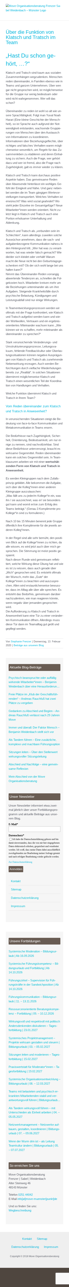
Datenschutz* (16, 835)
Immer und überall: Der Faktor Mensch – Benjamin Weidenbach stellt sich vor (34, 729)
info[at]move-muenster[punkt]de (37, 1198)
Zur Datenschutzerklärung (20, 862)
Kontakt (16, 881)
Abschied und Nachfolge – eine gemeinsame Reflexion (33, 766)
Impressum (18, 906)
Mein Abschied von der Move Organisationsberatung (27, 779)
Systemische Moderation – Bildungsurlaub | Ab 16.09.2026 (33, 953)
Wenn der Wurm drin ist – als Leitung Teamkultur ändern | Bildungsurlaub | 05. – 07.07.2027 (34, 1146)
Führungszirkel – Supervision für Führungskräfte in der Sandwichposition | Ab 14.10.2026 (34, 985)
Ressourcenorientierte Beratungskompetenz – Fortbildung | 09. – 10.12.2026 (34, 1011)
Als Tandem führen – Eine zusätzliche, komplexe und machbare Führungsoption (34, 742)
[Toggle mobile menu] (61, 14)
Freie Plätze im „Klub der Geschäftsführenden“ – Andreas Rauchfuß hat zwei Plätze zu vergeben (33, 699)
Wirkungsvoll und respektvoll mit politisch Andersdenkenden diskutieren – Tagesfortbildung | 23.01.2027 (34, 1026)
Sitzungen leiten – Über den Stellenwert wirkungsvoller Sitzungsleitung (33, 754)
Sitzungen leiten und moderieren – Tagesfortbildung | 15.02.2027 (34, 1057)
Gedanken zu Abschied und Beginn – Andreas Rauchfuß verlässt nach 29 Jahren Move (34, 715)
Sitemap (16, 889)
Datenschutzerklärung (25, 897)
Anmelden (16, 869)
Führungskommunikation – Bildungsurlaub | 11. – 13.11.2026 (33, 999)
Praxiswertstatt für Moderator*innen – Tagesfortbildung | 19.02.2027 (34, 1069)
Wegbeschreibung (20, 1210)
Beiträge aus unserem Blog (29, 645)
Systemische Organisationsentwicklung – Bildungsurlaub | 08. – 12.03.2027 (34, 1081)
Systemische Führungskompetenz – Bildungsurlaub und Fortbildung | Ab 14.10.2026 (34, 968)
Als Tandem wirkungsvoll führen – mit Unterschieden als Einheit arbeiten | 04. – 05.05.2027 (34, 1112)
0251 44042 (25, 1194)
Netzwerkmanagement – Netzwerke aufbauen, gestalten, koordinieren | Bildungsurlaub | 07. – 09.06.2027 (34, 1129)
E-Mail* (13, 824)
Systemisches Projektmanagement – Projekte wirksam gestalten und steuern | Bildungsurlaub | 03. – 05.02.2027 (34, 1042)
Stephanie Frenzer (21, 641)
